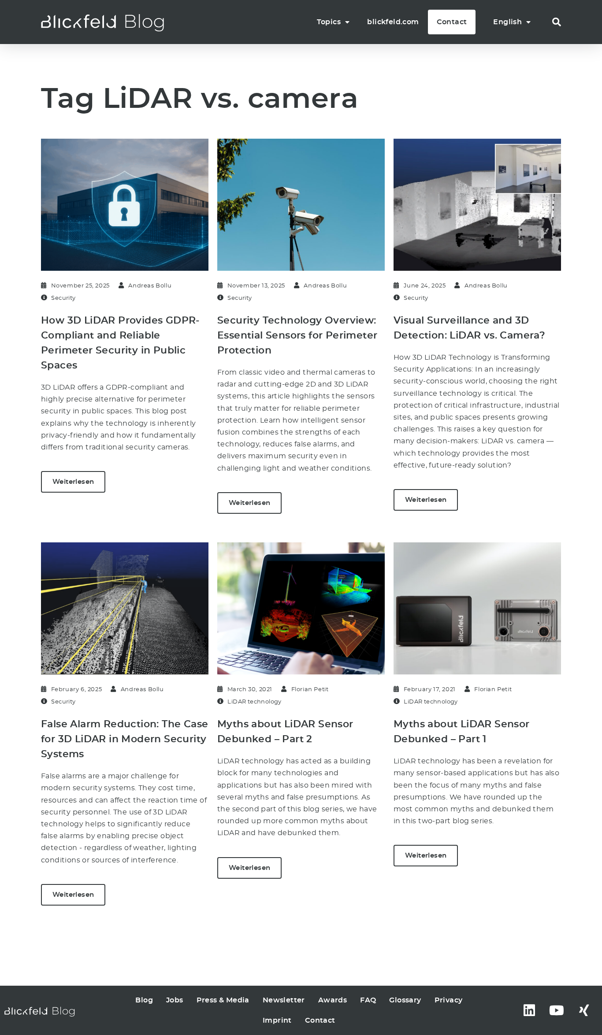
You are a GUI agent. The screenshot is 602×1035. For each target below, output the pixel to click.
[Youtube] (556, 1010)
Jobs (174, 1000)
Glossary (405, 1000)
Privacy (449, 1000)
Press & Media (223, 1000)
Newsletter (284, 1000)
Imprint (277, 1020)
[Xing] (584, 1010)
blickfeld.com (393, 22)
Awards (332, 1000)
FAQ (368, 1000)
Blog (144, 1000)
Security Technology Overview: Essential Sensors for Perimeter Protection (297, 335)
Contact (452, 22)
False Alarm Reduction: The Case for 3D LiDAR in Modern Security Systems (124, 739)
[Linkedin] (529, 1010)
